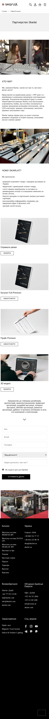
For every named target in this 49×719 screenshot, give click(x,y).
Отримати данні (16, 477)
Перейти (7, 253)
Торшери (5, 565)
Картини (5, 573)
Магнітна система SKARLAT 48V (9, 546)
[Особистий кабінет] (35, 4)
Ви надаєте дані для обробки (16, 470)
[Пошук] (30, 4)
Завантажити (9, 299)
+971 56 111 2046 (31, 596)
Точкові (5, 554)
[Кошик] (40, 4)
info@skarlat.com (8, 601)
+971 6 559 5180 (31, 600)
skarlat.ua (28, 547)
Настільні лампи (8, 558)
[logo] (10, 4)
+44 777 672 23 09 (9, 594)
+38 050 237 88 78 (32, 540)
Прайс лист (6, 625)
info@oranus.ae (30, 604)
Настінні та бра (8, 551)
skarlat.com (6, 605)
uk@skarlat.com (8, 598)
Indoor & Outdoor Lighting (12, 633)
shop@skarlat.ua (31, 543)
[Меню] (45, 5)
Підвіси (5, 562)
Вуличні (5, 569)
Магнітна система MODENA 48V (9, 533)
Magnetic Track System (11, 629)
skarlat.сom (29, 607)
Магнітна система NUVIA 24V (12, 540)
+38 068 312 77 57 (32, 536)
